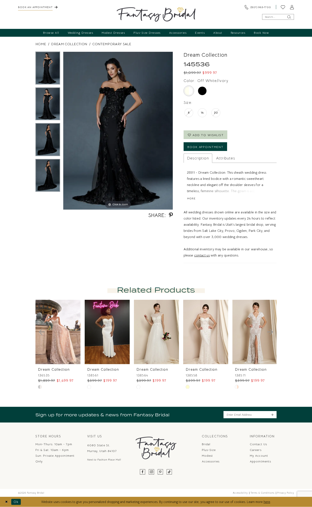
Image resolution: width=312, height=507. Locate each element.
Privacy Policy (285, 492)
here (267, 502)
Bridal (206, 444)
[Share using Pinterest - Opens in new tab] (171, 215)
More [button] (191, 198)
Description (198, 158)
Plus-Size (209, 450)
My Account (259, 456)
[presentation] (57, 332)
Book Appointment (205, 147)
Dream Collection (69, 44)
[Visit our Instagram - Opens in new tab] (152, 472)
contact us (202, 255)
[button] (291, 7)
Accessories (211, 461)
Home (40, 44)
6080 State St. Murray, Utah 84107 (102, 448)
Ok (16, 502)
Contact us (258, 444)
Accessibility (240, 492)
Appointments (260, 461)
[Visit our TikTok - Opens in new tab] (169, 472)
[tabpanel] (47, 69)
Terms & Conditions (262, 492)
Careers (255, 450)
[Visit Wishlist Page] (282, 7)
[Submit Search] (289, 17)
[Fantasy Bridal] (156, 14)
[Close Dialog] (6, 502)
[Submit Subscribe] (272, 414)
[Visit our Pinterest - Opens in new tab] (160, 472)
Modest (207, 456)
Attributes (225, 158)
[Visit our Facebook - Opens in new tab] (143, 472)
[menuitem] (38, 7)
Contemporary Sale (111, 44)
